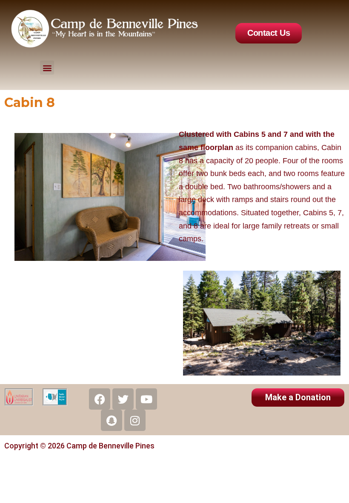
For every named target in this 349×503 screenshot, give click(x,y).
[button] (47, 68)
